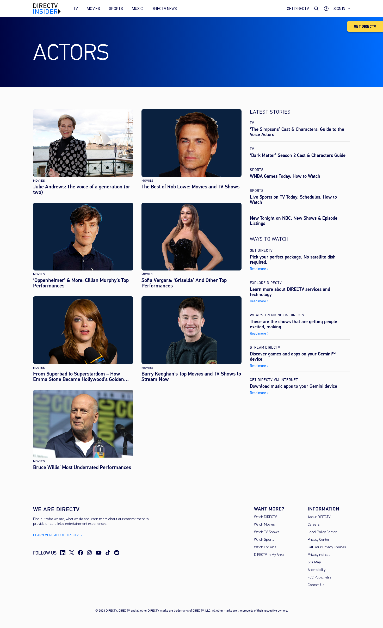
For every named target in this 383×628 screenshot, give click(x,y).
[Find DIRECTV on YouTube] (99, 552)
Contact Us (316, 585)
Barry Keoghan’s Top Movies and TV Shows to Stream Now (191, 376)
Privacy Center (318, 540)
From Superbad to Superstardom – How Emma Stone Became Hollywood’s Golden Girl (78, 376)
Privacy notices (319, 555)
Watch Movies (264, 525)
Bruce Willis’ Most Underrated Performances (82, 467)
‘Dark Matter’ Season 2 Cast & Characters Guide (297, 155)
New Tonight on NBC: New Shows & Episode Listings (293, 220)
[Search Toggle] (316, 8)
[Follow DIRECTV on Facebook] (80, 552)
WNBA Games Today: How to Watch (285, 176)
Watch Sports (264, 540)
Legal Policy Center (322, 532)
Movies (93, 9)
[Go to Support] (326, 8)
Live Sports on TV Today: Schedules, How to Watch (293, 199)
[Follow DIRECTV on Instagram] (89, 552)
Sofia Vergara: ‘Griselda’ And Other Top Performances (184, 283)
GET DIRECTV (365, 26)
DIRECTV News (164, 9)
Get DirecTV (298, 9)
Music (137, 9)
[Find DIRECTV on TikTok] (107, 552)
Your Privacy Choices (330, 547)
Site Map (314, 562)
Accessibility (316, 570)
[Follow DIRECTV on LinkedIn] (62, 552)
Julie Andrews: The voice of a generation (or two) (81, 189)
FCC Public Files (319, 578)
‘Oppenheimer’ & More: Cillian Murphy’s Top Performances (81, 283)
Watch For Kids (265, 547)
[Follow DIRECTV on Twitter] (71, 552)
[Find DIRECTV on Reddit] (116, 552)
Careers (313, 525)
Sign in (339, 9)
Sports (116, 9)
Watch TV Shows (266, 532)
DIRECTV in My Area (269, 555)
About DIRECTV (319, 517)
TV (75, 9)
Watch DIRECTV (265, 517)
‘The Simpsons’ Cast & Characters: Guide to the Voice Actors (297, 132)
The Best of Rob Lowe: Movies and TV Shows (190, 186)
